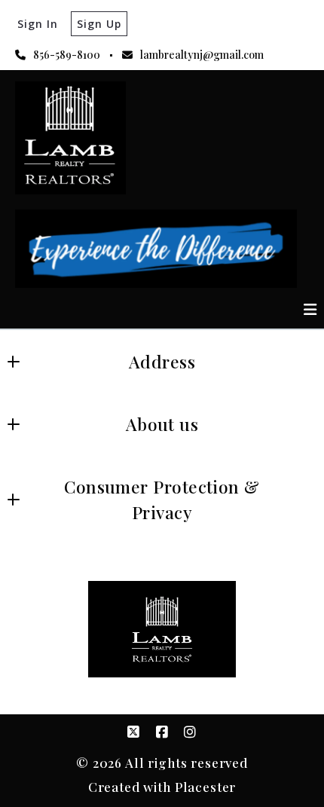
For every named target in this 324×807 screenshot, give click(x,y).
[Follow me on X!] (133, 732)
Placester (206, 786)
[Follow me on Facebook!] (162, 732)
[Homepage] (70, 137)
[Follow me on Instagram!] (190, 732)
